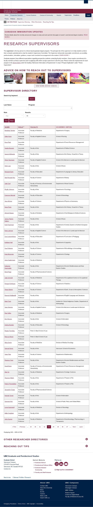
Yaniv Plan (8, 354)
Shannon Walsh (9, 378)
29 (31, 427)
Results (28, 112)
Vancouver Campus (71, 486)
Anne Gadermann (10, 260)
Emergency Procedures (10, 503)
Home (6, 15)
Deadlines (76, 15)
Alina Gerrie (8, 342)
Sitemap (15, 477)
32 (45, 427)
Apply (88, 15)
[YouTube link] (66, 464)
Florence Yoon (9, 360)
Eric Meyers (8, 319)
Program (32, 105)
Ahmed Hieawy (9, 213)
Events (42, 492)
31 (40, 427)
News (42, 490)
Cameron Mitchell (10, 195)
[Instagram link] (57, 464)
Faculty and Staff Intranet (43, 472)
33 (49, 427)
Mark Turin (8, 301)
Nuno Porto (8, 207)
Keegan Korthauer (10, 283)
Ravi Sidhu (8, 313)
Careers (42, 493)
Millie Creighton (9, 413)
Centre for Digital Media (72, 494)
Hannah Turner (9, 395)
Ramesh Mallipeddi (10, 295)
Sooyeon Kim (9, 401)
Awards (59, 15)
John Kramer (8, 419)
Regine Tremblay (10, 331)
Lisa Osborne (9, 248)
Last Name (7, 105)
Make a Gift (43, 495)
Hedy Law (8, 166)
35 (58, 427)
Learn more (63, 55)
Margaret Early (9, 172)
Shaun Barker (9, 289)
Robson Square (69, 492)
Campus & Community (46, 15)
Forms (7, 19)
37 (67, 427)
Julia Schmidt (9, 278)
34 (54, 427)
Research (28, 477)
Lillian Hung (8, 136)
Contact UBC (44, 486)
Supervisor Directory (24, 22)
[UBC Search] (86, 1)
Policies (12, 19)
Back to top (7, 477)
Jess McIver (8, 201)
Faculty (34, 127)
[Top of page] (5, 22)
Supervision (68, 15)
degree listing (17, 63)
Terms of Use (21, 503)
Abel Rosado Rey (10, 177)
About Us (19, 19)
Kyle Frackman (9, 225)
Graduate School (7, 25)
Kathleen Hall (8, 242)
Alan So (7, 372)
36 (63, 427)
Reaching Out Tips (48, 22)
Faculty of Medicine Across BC (74, 496)
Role (5, 112)
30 (36, 427)
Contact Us (7, 468)
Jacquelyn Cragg (10, 389)
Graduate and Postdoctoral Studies (46, 456)
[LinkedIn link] (61, 464)
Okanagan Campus (71, 488)
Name (7, 127)
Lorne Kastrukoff (9, 407)
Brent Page (8, 272)
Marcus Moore (9, 336)
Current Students (31, 15)
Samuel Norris (9, 348)
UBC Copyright (31, 503)
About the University (46, 488)
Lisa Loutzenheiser (10, 236)
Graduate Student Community (40, 469)
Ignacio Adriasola (10, 154)
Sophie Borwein (9, 148)
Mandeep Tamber (10, 130)
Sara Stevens (9, 307)
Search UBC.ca (44, 497)
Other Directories (36, 22)
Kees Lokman (9, 230)
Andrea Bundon (9, 325)
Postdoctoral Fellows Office (43, 465)
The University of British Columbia (8, 4)
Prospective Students (16, 15)
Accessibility (40, 503)
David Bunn (8, 366)
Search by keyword (11, 95)
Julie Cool (7, 183)
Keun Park (8, 142)
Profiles (21, 477)
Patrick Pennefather (10, 384)
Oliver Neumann (9, 160)
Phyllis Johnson (9, 189)
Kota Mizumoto (9, 254)
